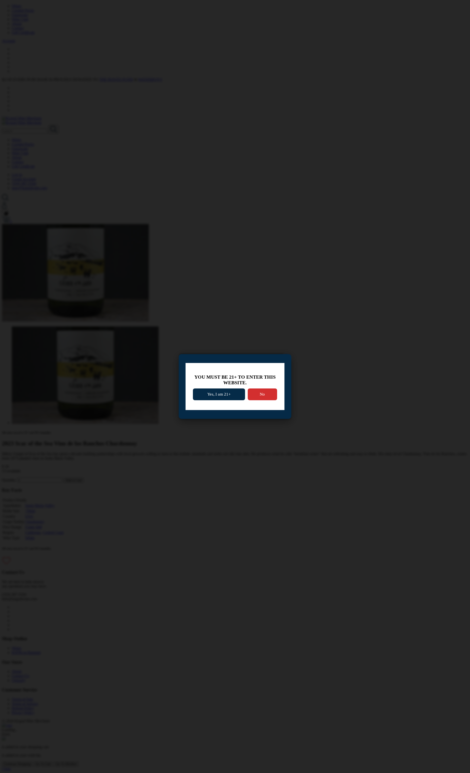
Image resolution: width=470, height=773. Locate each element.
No (262, 394)
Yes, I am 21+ (219, 394)
